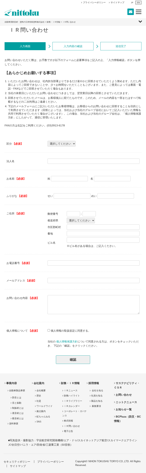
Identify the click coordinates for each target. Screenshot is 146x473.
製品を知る (97, 401)
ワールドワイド (44, 406)
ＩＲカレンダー (72, 406)
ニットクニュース (126, 402)
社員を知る (97, 395)
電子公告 (68, 431)
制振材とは (18, 408)
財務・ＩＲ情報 (53, 22)
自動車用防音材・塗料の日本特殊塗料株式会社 (24, 22)
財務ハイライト (72, 395)
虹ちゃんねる (43, 416)
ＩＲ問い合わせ (72, 426)
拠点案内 (41, 411)
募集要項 (96, 406)
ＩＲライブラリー (73, 401)
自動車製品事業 (17, 390)
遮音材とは (18, 413)
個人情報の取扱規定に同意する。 (71, 330)
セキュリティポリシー (17, 461)
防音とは (16, 397)
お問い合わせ (124, 394)
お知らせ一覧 (124, 409)
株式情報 (68, 420)
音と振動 (16, 403)
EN (138, 3)
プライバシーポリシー (94, 2)
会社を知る (97, 390)
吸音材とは (18, 418)
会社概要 (41, 390)
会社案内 (39, 383)
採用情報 (93, 383)
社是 (38, 401)
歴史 (38, 395)
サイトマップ (117, 2)
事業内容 (11, 383)
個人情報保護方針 (67, 341)
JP (132, 3)
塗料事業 (13, 423)
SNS (38, 421)
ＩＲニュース (71, 390)
